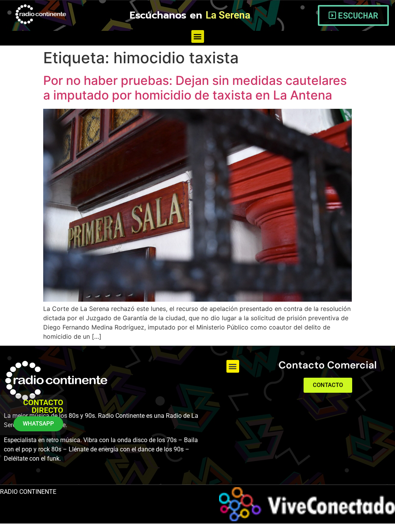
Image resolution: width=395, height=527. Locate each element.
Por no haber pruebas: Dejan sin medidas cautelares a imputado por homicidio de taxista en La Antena (195, 88)
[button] (197, 36)
